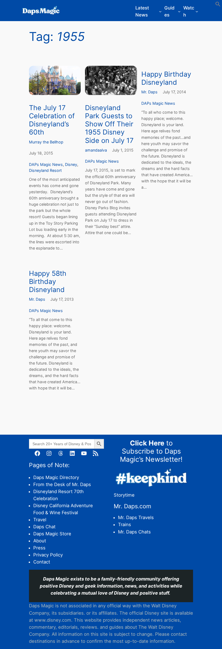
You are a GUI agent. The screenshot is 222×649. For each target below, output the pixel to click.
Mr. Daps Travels (136, 517)
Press (39, 547)
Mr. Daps (149, 92)
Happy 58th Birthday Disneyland (47, 281)
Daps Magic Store (52, 533)
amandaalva (96, 150)
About (39, 540)
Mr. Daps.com (132, 506)
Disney (71, 164)
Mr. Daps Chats (134, 532)
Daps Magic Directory (56, 477)
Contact (41, 562)
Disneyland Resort (45, 170)
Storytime (124, 495)
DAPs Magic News (46, 164)
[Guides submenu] (179, 11)
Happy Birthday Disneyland (166, 78)
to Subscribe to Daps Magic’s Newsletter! (151, 451)
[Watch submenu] (196, 11)
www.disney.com (52, 620)
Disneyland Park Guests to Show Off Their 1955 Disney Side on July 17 (109, 124)
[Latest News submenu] (160, 11)
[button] (218, 5)
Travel (39, 519)
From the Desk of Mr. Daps (62, 484)
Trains (124, 524)
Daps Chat (44, 526)
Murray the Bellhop (46, 142)
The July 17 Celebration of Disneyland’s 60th (52, 120)
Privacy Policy (48, 555)
